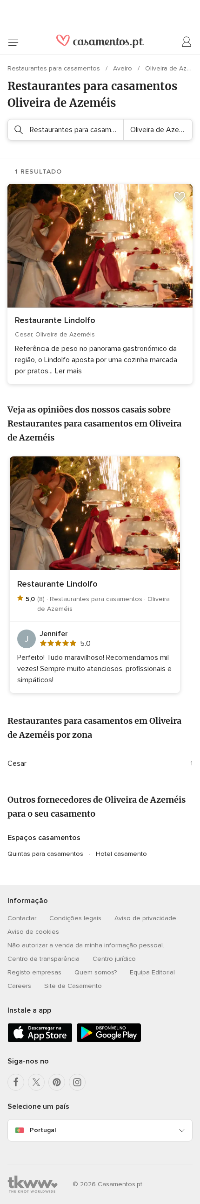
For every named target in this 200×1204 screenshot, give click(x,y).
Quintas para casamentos (45, 854)
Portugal (43, 1130)
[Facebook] (15, 1082)
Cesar (17, 763)
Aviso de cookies (33, 932)
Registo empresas (34, 972)
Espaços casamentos (43, 837)
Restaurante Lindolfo (55, 320)
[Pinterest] (56, 1082)
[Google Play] (108, 1040)
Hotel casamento (121, 854)
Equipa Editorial (152, 972)
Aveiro (123, 68)
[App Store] (40, 1040)
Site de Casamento (73, 986)
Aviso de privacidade (145, 918)
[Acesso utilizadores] (187, 42)
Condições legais (75, 918)
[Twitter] (36, 1082)
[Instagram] (77, 1082)
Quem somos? (95, 972)
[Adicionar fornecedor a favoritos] (179, 197)
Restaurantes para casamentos (54, 68)
